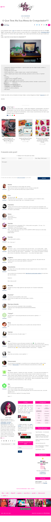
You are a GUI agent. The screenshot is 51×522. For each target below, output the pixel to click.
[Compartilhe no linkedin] (39, 25)
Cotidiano (47, 411)
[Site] (14, 107)
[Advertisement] (25, 462)
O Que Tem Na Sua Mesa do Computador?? (25, 20)
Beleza (46, 405)
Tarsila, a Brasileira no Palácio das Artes (42, 440)
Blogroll (13, 493)
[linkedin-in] (12, 440)
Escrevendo (46, 413)
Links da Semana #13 (40, 443)
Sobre (7, 493)
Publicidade (39, 420)
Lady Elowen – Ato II (40, 449)
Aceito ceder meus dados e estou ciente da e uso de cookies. (16, 177)
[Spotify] (12, 115)
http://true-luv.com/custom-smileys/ (33, 273)
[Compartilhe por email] (46, 25)
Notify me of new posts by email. (26, 155)
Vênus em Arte (41, 493)
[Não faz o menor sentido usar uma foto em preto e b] (4, 503)
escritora (9, 422)
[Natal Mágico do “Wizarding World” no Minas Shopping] (8, 128)
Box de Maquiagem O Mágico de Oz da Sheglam (42, 446)
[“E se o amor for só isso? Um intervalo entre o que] (30, 503)
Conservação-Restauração (39, 411)
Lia (13, 30)
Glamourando (16, 364)
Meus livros (27, 493)
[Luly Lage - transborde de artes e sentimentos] (25, 7)
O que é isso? (43, 473)
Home (29, 488)
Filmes (39, 415)
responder (4, 189)
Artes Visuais (39, 405)
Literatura (47, 415)
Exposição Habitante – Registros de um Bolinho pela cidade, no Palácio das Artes (42, 436)
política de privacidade (21, 177)
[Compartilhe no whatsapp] (44, 25)
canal (31, 424)
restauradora (3, 422)
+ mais (28, 412)
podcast (19, 425)
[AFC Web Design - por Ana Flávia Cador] (47, 513)
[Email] (7, 115)
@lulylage (25, 504)
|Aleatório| (43, 472)
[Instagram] (10, 115)
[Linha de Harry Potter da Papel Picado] (25, 128)
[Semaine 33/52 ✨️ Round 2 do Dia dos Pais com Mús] (38, 503)
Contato (32, 488)
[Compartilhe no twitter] (37, 25)
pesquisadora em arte (5, 423)
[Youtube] (14, 115)
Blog (39, 408)
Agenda (34, 493)
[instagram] (1, 440)
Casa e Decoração (46, 408)
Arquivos (19, 493)
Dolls (39, 413)
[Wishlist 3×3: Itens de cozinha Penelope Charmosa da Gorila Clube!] (42, 128)
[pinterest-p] (10, 440)
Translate (45, 483)
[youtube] (6, 440)
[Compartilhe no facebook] (35, 25)
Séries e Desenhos (47, 420)
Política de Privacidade (22, 488)
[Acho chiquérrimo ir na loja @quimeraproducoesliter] (13, 503)
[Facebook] (9, 115)
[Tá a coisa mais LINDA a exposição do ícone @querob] (47, 503)
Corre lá (42, 95)
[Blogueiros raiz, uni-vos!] (40, 462)
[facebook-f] (14, 440)
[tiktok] (8, 440)
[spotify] (3, 440)
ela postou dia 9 (45, 32)
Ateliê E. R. (5, 495)
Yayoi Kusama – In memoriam (42, 432)
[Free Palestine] (45, 462)
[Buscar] (14, 444)
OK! (20, 451)
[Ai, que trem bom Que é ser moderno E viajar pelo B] (21, 503)
